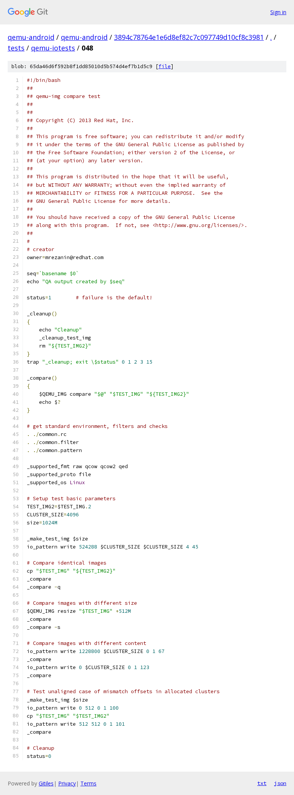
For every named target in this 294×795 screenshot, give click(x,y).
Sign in (278, 12)
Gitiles (46, 783)
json (280, 783)
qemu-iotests (53, 47)
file (164, 66)
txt (261, 783)
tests (16, 47)
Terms (88, 783)
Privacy (67, 783)
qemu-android (31, 37)
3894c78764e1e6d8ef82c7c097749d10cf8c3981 (189, 37)
